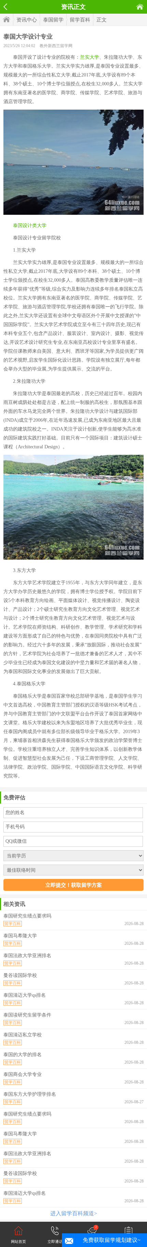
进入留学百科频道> (73, 1213)
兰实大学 (89, 57)
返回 (5, 6)
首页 (140, 7)
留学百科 (80, 20)
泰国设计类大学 (29, 225)
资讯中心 (26, 20)
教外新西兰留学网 (56, 45)
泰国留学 (53, 20)
